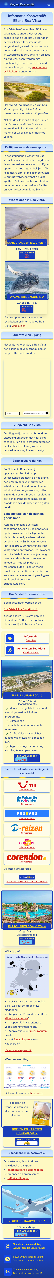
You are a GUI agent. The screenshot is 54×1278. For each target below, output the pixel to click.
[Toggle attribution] (47, 413)
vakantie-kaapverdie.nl (35, 413)
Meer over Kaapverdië (18, 1050)
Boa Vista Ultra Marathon (21, 609)
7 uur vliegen (22, 1039)
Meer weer (36, 1093)
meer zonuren (38, 1031)
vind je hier (18, 326)
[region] (27, 388)
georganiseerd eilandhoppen (25, 1170)
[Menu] (49, 4)
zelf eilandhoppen (18, 1178)
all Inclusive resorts (16, 1018)
